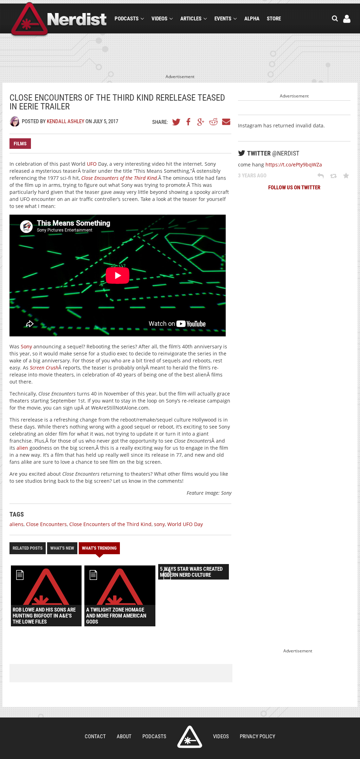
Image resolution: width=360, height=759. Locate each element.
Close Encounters (46, 524)
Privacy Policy (257, 736)
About (124, 736)
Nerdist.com (189, 737)
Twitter (176, 122)
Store (274, 18)
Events (222, 18)
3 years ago (252, 175)
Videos (159, 18)
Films (20, 143)
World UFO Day (185, 524)
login (347, 19)
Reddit (213, 122)
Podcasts (127, 18)
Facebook (188, 122)
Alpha (251, 18)
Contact (95, 736)
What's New (62, 548)
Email (225, 122)
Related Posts (28, 548)
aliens (16, 524)
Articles (190, 18)
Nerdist (58, 20)
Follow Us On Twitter (294, 187)
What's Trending (99, 548)
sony (159, 524)
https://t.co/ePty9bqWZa (293, 164)
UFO (92, 163)
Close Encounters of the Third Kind (119, 178)
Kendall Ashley (65, 121)
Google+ (201, 122)
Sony (26, 346)
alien (22, 447)
